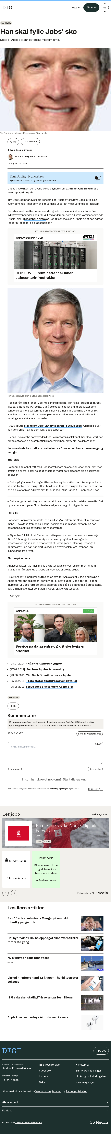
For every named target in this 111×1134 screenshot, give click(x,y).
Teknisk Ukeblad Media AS (28, 1123)
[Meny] (105, 7)
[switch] (98, 178)
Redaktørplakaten (76, 1091)
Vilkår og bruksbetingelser (91, 1076)
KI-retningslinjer (85, 1082)
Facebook (45, 1070)
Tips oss (101, 1050)
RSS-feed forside (49, 1064)
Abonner (91, 7)
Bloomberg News (35, 219)
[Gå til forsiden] (8, 7)
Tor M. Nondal (10, 1079)
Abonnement (10, 1102)
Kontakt (7, 1110)
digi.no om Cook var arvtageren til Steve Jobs (53, 425)
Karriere (6, 23)
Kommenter (32, 141)
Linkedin (44, 1076)
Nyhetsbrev (82, 1064)
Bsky (42, 1082)
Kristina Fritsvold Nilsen (16, 1068)
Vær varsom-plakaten (48, 1091)
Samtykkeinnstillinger (88, 1070)
